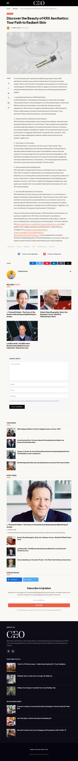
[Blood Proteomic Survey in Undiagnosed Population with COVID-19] (11, 733)
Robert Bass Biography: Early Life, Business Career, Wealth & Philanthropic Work (54, 314)
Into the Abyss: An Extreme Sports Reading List (34, 718)
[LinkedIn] (8, 93)
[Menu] (8, 3)
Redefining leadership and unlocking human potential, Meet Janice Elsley (43, 462)
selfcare (51, 246)
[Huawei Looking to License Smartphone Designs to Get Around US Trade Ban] (11, 709)
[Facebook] (8, 83)
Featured (9, 13)
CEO (33, 246)
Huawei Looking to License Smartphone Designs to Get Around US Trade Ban (43, 707)
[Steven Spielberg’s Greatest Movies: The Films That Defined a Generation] (11, 563)
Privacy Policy (51, 610)
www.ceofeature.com (39, 749)
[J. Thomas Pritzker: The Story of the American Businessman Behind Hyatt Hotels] (22, 300)
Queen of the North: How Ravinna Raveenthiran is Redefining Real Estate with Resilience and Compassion (43, 452)
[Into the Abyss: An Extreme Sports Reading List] (11, 721)
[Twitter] (8, 88)
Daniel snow (16, 27)
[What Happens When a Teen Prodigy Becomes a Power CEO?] (11, 432)
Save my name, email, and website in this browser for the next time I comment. (35, 401)
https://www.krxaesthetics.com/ (48, 224)
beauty (19, 246)
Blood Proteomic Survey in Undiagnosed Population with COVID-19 (41, 730)
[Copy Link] (8, 107)
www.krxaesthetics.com (25, 224)
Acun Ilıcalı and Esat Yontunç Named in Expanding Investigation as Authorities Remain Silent (40, 441)
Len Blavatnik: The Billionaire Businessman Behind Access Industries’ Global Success (18, 345)
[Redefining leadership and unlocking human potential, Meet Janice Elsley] (11, 465)
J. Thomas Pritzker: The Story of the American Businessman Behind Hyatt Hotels (21, 314)
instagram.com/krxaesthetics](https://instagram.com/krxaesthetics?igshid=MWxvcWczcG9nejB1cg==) (30, 232)
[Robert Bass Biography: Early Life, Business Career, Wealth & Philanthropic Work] (55, 300)
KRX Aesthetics (42, 246)
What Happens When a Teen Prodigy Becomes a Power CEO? (39, 429)
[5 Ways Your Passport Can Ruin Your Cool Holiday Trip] (11, 691)
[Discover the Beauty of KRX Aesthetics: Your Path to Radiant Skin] (39, 53)
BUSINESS (27, 246)
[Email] (8, 103)
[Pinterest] (8, 98)
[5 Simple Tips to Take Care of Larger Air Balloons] (11, 679)
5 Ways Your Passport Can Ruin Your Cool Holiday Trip (36, 688)
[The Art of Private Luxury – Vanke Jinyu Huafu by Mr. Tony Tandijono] (11, 667)
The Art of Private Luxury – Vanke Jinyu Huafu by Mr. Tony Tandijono (41, 664)
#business (11, 246)
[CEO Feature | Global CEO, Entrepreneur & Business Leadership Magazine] (39, 3)
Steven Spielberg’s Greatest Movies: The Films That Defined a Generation (44, 560)
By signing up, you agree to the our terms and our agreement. (40, 610)
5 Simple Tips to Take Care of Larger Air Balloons (34, 676)
